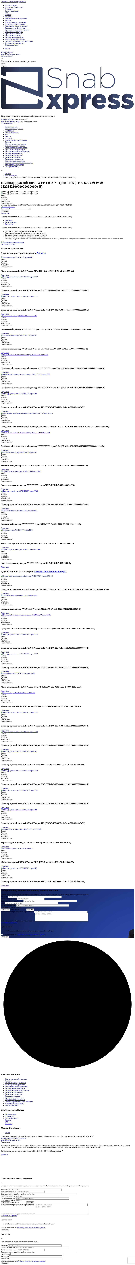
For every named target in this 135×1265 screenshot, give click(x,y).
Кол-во (3, 209)
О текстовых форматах (9, 923)
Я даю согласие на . (24, 935)
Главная (8, 174)
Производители (10, 1114)
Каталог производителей (14, 7)
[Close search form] (2, 60)
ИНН (3, 903)
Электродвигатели (11, 45)
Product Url (5, 1256)
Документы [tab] (9, 224)
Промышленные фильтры (14, 37)
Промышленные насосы (13, 34)
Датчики (8, 20)
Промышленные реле (12, 35)
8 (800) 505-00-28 (7, 52)
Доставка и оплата (11, 1118)
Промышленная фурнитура (15, 28)
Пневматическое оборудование (16, 26)
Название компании (8, 905)
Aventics (41, 253)
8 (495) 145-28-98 (20, 1138)
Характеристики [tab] (11, 222)
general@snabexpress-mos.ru (10, 54)
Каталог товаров (11, 5)
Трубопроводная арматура (14, 43)
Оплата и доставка (11, 11)
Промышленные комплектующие (17, 30)
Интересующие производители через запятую (17, 912)
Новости (8, 15)
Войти (7, 48)
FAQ (6, 13)
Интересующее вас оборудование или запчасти (18, 921)
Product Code (5, 1254)
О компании (9, 9)
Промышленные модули (14, 32)
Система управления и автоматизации (19, 41)
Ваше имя (4, 896)
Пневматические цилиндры (50, 571)
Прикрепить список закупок (11, 907)
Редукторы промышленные (15, 39)
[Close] (2, 1238)
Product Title (5, 1259)
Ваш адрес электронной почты (12, 901)
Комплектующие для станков (15, 22)
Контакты (8, 17)
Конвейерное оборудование (15, 24)
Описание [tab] (8, 220)
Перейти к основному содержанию (13, 2)
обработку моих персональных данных (31, 935)
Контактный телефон (8, 899)
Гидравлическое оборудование (16, 18)
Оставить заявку (7, 56)
